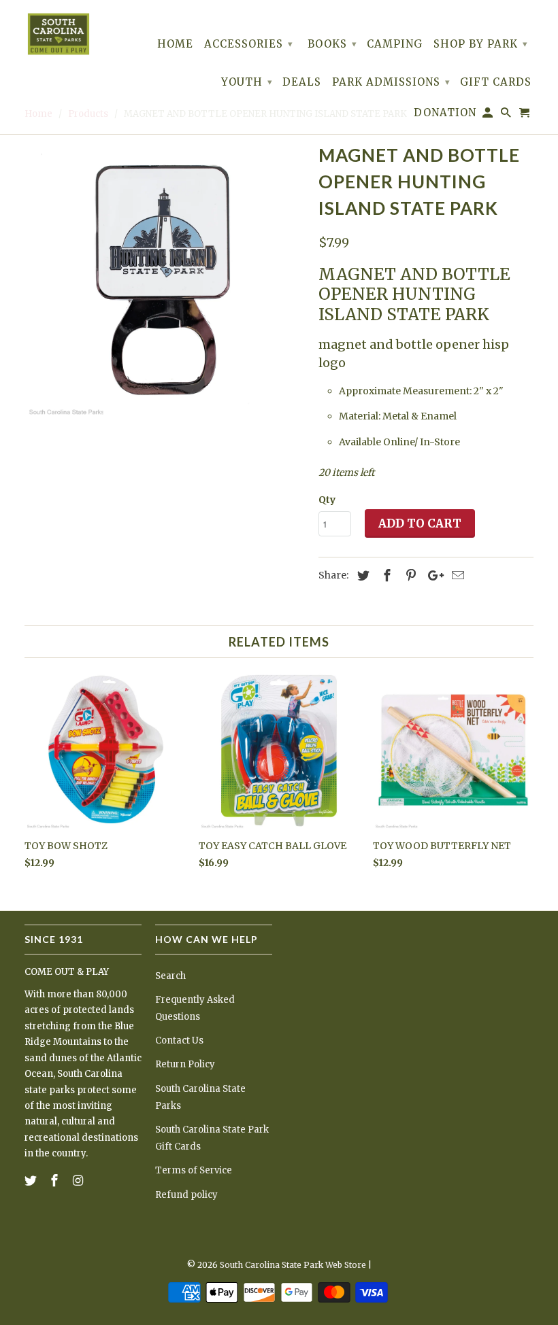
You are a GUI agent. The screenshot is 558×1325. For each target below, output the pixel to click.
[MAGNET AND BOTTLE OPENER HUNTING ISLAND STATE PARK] (164, 279)
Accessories (248, 43)
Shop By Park (480, 43)
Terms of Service (193, 1170)
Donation (445, 113)
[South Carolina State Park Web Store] (58, 34)
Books (332, 43)
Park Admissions (391, 81)
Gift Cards (495, 82)
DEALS (301, 82)
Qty (326, 500)
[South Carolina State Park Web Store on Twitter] (31, 1180)
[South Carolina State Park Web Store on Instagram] (79, 1180)
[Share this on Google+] (432, 575)
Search (170, 976)
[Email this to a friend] (456, 575)
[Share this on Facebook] (385, 575)
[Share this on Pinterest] (409, 575)
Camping (395, 44)
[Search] (507, 115)
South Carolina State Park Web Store (293, 1265)
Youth (247, 81)
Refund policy (186, 1195)
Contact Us (179, 1040)
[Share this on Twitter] (361, 575)
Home (175, 44)
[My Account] (488, 115)
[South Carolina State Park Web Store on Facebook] (55, 1180)
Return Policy (185, 1064)
